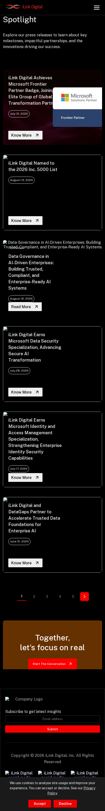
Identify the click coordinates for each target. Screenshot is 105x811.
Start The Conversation (49, 664)
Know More (21, 135)
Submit (52, 729)
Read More (21, 306)
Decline (65, 804)
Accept (40, 804)
